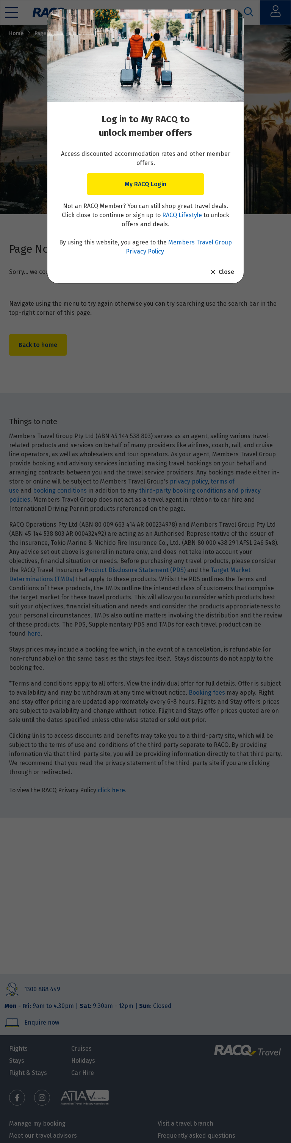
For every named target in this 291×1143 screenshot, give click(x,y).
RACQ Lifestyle (182, 215)
